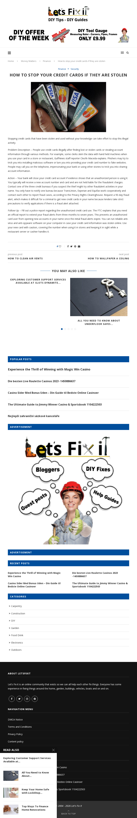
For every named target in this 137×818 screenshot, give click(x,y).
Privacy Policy (15, 734)
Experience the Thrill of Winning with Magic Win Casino (49, 369)
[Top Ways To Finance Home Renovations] (10, 810)
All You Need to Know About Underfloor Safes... (99, 322)
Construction (18, 613)
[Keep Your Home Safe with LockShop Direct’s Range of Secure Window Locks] (10, 793)
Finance (47, 61)
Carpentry (16, 606)
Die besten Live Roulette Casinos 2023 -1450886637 (41, 381)
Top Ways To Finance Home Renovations (35, 808)
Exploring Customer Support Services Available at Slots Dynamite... (38, 281)
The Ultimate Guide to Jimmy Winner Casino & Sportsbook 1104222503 (55, 404)
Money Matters (28, 61)
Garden (15, 628)
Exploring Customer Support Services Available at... (27, 759)
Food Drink (17, 635)
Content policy (15, 741)
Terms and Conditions (20, 726)
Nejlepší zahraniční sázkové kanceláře (33, 416)
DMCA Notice (15, 719)
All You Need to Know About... (35, 774)
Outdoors (16, 649)
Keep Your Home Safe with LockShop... (35, 791)
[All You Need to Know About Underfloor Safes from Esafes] (98, 297)
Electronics (17, 642)
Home (11, 61)
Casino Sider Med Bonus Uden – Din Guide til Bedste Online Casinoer (53, 393)
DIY (13, 620)
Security (75, 69)
